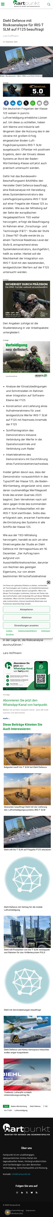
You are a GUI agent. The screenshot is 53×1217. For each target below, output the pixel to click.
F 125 (45, 1106)
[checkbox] (8, 1212)
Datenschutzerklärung (27, 631)
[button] (48, 582)
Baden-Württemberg (19, 1106)
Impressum (45, 631)
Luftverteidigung (21, 1110)
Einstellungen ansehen (26, 625)
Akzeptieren (26, 609)
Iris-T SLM (8, 1110)
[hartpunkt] (26, 3)
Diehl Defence (35, 1106)
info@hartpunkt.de (21, 1174)
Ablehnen (26, 617)
